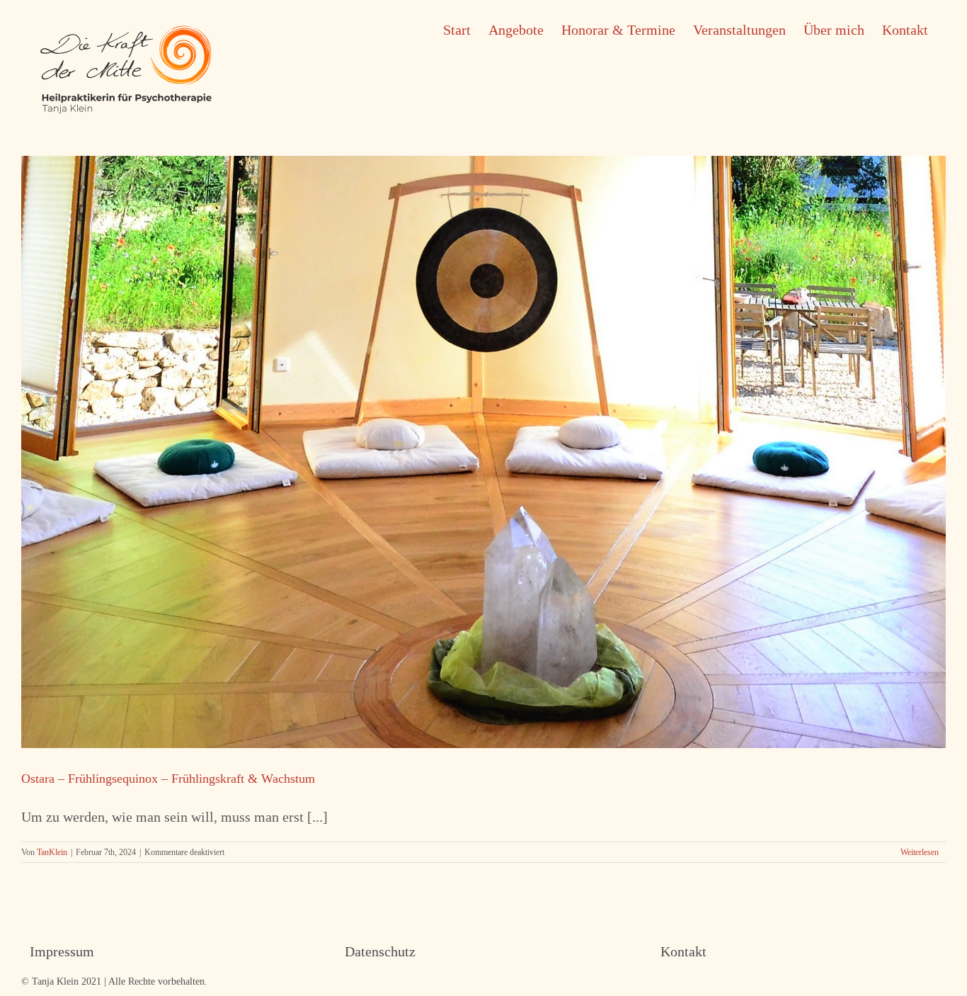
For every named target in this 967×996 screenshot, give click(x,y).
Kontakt (683, 951)
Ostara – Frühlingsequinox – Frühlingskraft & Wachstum (168, 778)
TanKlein (52, 852)
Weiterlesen (919, 852)
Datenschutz (380, 951)
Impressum (62, 951)
